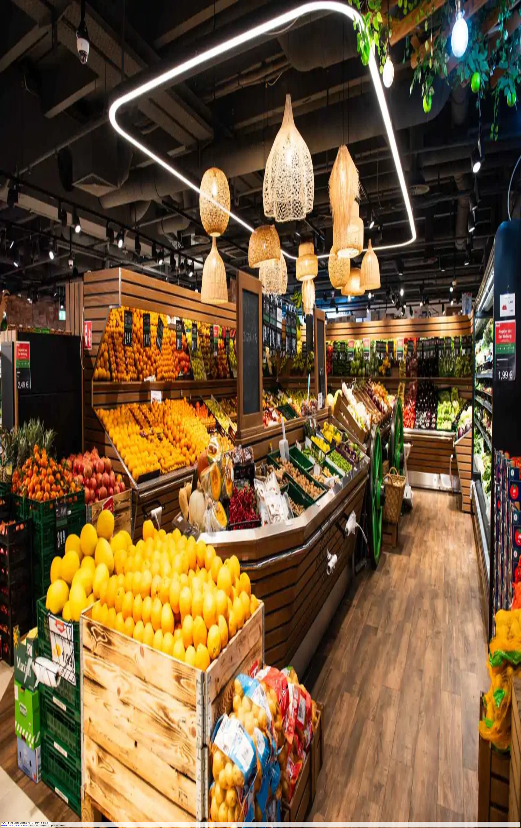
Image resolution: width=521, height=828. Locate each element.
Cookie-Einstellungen (37, 825)
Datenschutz (6, 825)
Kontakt (24, 825)
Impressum (16, 825)
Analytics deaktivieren (56, 825)
